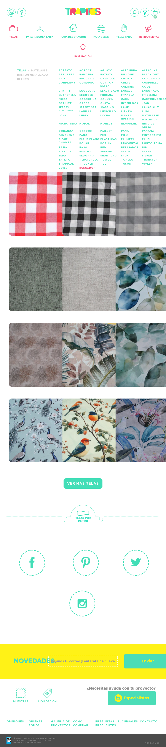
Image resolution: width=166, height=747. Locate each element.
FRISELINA (149, 95)
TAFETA (64, 160)
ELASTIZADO (109, 91)
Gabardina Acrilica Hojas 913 (38, 344)
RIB (144, 147)
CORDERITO (151, 78)
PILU (124, 135)
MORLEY (106, 124)
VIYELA (147, 164)
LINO (145, 111)
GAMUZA (106, 99)
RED (103, 147)
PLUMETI (127, 139)
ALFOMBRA (129, 70)
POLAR (84, 143)
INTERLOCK (129, 103)
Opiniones (15, 721)
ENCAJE (126, 91)
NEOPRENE (129, 124)
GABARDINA (88, 99)
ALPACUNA (150, 70)
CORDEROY (67, 83)
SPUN (125, 155)
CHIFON (127, 78)
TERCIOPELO (89, 160)
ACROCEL (86, 70)
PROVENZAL (130, 143)
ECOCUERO (87, 91)
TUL (103, 164)
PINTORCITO (151, 135)
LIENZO (126, 111)
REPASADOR (130, 147)
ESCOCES (86, 95)
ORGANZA (66, 131)
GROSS (84, 103)
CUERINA (127, 87)
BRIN (62, 78)
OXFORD (85, 131)
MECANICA (150, 119)
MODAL (84, 124)
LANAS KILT (150, 107)
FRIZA (63, 99)
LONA (63, 115)
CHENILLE (107, 78)
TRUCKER (86, 164)
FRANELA (127, 95)
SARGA (126, 151)
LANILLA (85, 111)
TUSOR (126, 164)
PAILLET (106, 131)
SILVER (147, 155)
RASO (83, 147)
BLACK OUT (150, 74)
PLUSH (147, 139)
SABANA (106, 151)
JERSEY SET (88, 107)
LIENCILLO (108, 111)
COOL (146, 87)
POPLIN (106, 143)
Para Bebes (101, 37)
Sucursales (128, 721)
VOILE (63, 168)
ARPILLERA (67, 74)
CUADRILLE (150, 83)
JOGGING (107, 107)
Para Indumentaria (39, 37)
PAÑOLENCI (67, 135)
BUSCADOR (87, 168)
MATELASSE (150, 115)
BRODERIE (86, 78)
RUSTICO (86, 151)
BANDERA (86, 74)
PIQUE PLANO (89, 139)
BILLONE (127, 74)
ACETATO (66, 70)
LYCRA (105, 115)
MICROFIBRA (68, 124)
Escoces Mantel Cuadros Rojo (34, 193)
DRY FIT (65, 91)
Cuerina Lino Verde (29, 268)
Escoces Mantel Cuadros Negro (87, 193)
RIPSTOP (65, 151)
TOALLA (127, 160)
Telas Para (124, 37)
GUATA (105, 103)
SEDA (62, 155)
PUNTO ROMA (152, 143)
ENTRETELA (67, 95)
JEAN (145, 103)
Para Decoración (73, 37)
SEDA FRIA (86, 155)
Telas (13, 37)
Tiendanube (152, 743)
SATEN (147, 151)
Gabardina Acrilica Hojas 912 (91, 344)
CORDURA (86, 83)
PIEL (103, 135)
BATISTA (106, 74)
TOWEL (105, 160)
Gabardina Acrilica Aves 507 (89, 419)
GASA (125, 99)
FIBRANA (106, 95)
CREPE (126, 83)
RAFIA (63, 147)
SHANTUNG (108, 155)
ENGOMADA (150, 91)
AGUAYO (106, 70)
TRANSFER (149, 160)
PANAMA (148, 131)
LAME (125, 107)
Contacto (149, 721)
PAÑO (83, 135)
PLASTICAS (108, 139)
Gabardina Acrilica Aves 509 (36, 419)
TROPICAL (66, 164)
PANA (125, 131)
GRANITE (65, 103)
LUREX (84, 115)
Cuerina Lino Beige (91, 266)
